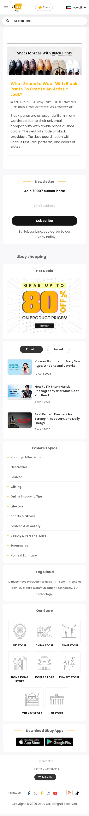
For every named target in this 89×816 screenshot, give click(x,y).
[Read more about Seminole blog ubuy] (17, 7)
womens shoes (44, 106)
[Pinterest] (42, 793)
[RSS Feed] (69, 793)
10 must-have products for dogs (30, 582)
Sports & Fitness (23, 516)
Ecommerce (20, 545)
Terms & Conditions (46, 768)
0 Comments (67, 102)
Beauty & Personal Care (28, 536)
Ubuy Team (44, 102)
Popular (31, 349)
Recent (58, 349)
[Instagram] (49, 793)
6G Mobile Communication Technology (45, 588)
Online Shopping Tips (27, 496)
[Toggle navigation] (5, 7)
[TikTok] (77, 793)
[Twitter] (35, 793)
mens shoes (26, 106)
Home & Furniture (24, 555)
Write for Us (45, 777)
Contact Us (46, 761)
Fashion (17, 477)
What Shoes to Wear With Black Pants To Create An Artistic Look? (44, 89)
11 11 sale (59, 582)
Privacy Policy (44, 237)
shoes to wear (64, 106)
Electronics (19, 467)
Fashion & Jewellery (25, 526)
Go (7, 21)
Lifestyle (17, 506)
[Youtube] (55, 793)
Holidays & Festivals (26, 457)
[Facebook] (29, 793)
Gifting (16, 487)
